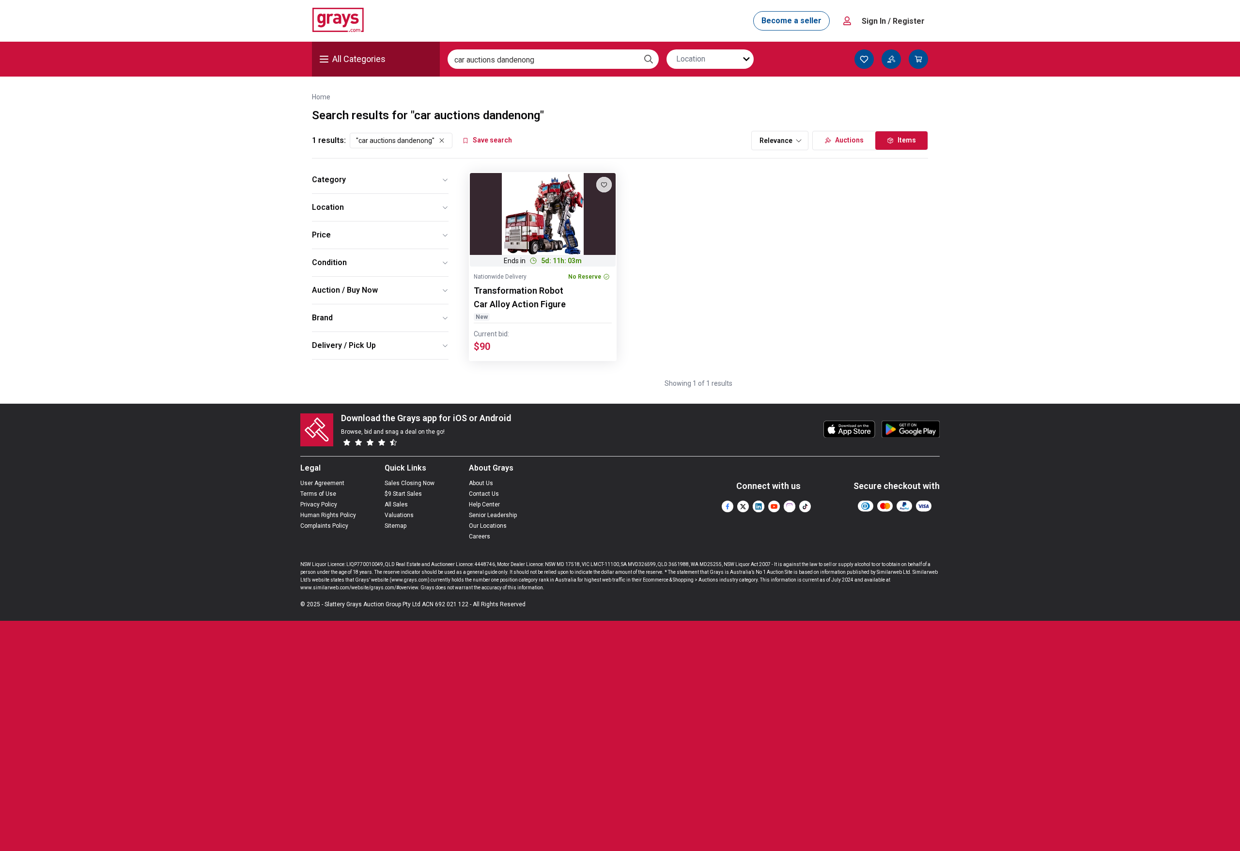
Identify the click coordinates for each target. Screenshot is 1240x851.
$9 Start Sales (403, 493)
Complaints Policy (324, 525)
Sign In (893, 21)
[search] (648, 59)
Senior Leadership (493, 515)
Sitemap (395, 525)
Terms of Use (318, 493)
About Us (481, 483)
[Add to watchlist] (604, 184)
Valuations (399, 515)
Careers (479, 536)
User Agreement (322, 483)
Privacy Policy (318, 504)
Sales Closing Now (409, 483)
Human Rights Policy (328, 515)
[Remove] (441, 140)
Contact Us (484, 493)
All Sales (396, 504)
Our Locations (488, 525)
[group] (543, 214)
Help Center (484, 504)
